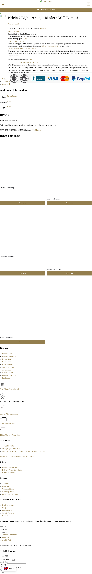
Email (2, 529)
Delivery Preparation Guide (50, 46)
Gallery (5, 79)
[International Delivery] (3, 421)
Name (2, 527)
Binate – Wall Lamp (7, 188)
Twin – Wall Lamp (6, 338)
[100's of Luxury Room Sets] (3, 432)
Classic (9, 107)
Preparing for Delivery (16, 41)
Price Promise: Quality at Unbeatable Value (23, 62)
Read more (22, 203)
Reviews (6, 84)
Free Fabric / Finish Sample (10, 389)
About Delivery (13, 31)
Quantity (3, 565)
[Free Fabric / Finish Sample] (2, 386)
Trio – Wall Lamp (53, 199)
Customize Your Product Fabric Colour (22, 49)
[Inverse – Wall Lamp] (69, 237)
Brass (9, 101)
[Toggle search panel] (2, 9)
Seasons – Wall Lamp (7, 256)
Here (30, 60)
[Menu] (5, 4)
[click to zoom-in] (3, 18)
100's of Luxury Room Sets (10, 435)
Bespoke (19, 567)
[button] (88, 3)
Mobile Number (6, 559)
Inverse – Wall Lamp (54, 269)
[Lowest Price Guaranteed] (3, 411)
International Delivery (7, 423)
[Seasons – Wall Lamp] (22, 231)
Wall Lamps (44, 29)
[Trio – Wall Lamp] (69, 168)
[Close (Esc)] (6, 13)
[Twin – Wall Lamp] (22, 307)
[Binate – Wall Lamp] (22, 162)
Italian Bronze (12, 96)
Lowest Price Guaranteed (9, 414)
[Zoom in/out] (6, 21)
